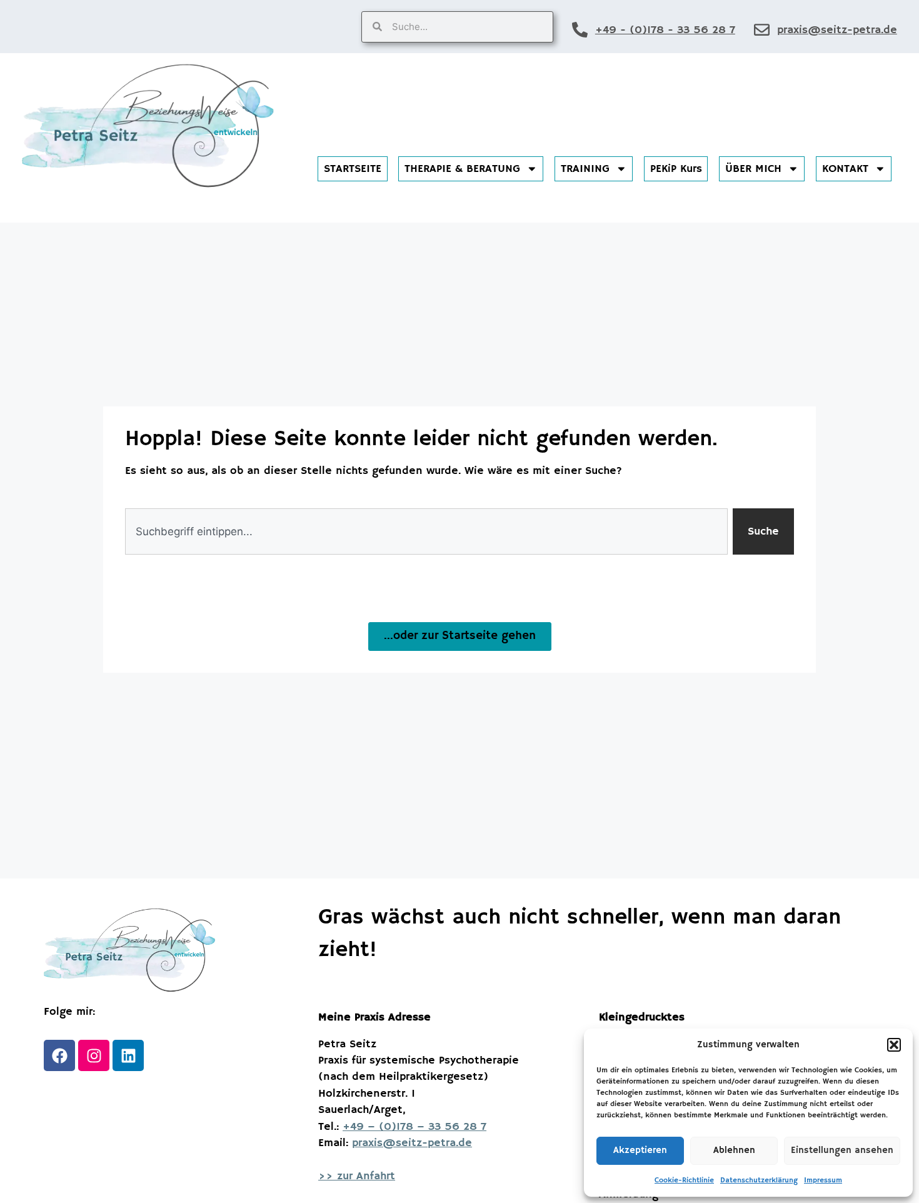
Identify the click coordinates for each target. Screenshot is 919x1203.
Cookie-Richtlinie (684, 1180)
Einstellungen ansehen (842, 1150)
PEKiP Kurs (676, 169)
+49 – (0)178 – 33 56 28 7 (414, 1127)
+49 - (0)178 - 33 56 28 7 (665, 30)
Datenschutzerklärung (759, 1180)
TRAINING (585, 169)
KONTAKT (845, 169)
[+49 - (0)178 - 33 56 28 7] (580, 30)
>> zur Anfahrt (356, 1176)
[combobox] (426, 531)
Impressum (823, 1180)
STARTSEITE (352, 169)
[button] (894, 1045)
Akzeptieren (640, 1150)
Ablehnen (734, 1150)
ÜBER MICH (753, 169)
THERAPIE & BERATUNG (462, 169)
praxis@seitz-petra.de (837, 30)
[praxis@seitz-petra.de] (762, 30)
